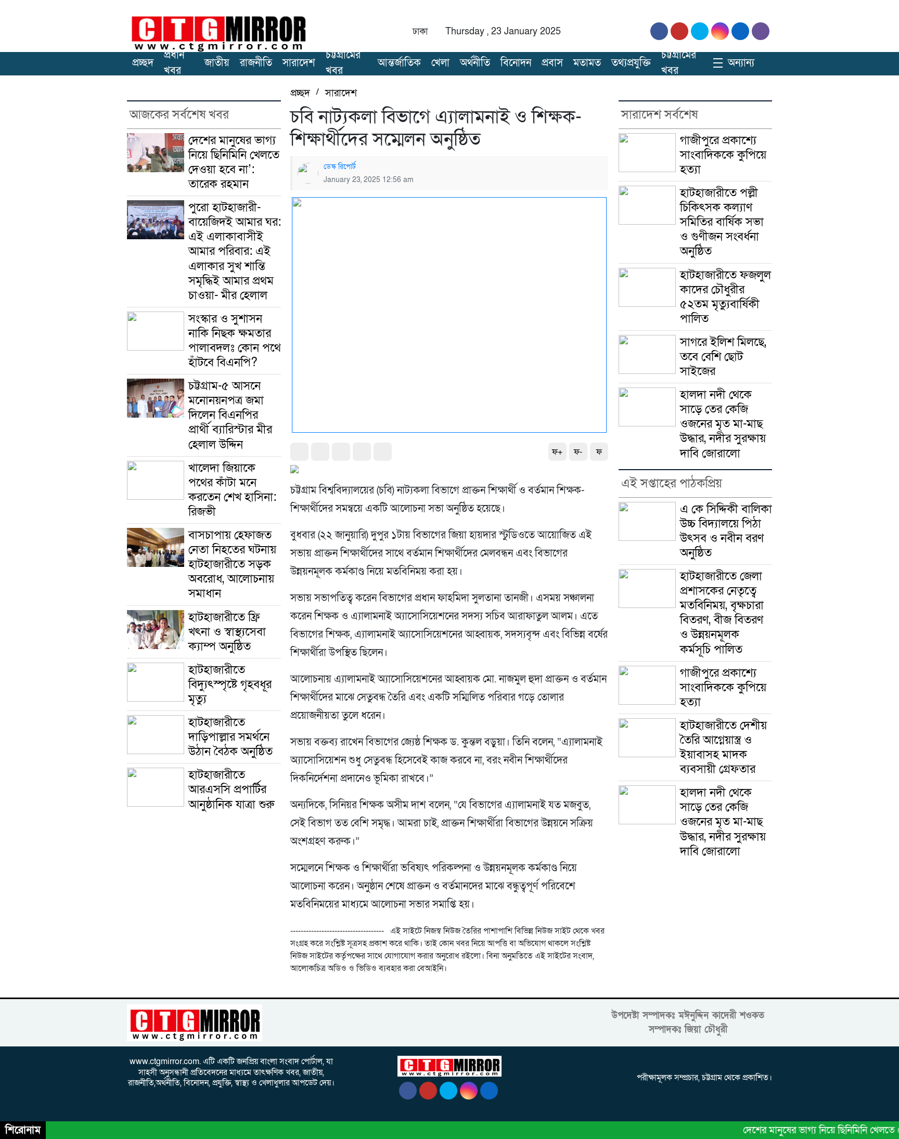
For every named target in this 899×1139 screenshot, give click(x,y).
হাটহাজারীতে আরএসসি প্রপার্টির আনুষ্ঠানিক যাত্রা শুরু (231, 789)
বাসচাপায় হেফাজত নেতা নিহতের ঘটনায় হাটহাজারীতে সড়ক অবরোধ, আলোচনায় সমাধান (232, 564)
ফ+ (557, 452)
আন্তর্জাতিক (399, 63)
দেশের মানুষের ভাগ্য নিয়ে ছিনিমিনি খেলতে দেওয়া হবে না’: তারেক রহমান (233, 162)
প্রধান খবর (174, 62)
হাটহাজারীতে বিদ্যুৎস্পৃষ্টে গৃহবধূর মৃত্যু (230, 684)
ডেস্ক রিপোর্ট (340, 167)
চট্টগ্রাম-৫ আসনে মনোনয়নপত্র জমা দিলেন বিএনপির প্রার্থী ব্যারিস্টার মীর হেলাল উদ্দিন (230, 415)
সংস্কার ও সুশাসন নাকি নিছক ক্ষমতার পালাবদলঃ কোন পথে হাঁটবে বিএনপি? (234, 340)
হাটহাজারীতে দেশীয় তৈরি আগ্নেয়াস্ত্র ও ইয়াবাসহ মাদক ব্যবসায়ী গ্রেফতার (723, 747)
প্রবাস (552, 63)
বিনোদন (515, 63)
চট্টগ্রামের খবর (343, 62)
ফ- (578, 452)
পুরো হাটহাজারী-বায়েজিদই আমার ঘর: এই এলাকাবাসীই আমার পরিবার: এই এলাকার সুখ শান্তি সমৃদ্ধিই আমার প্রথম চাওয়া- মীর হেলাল (234, 251)
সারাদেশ (298, 63)
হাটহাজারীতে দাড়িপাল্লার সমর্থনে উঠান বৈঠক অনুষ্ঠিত (230, 737)
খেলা (440, 63)
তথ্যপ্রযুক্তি (631, 63)
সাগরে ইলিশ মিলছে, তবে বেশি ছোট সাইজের (723, 356)
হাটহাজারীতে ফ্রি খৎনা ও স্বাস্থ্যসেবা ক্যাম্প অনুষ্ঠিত (227, 632)
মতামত (587, 63)
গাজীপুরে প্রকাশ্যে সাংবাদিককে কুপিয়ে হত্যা (723, 155)
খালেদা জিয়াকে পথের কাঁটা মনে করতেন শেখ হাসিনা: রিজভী (232, 490)
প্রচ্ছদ (142, 63)
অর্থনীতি (475, 63)
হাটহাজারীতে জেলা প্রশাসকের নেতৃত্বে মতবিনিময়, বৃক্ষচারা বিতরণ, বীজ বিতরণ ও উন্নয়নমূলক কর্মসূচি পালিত (722, 612)
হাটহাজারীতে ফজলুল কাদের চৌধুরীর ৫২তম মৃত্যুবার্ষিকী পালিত (725, 297)
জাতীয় (216, 63)
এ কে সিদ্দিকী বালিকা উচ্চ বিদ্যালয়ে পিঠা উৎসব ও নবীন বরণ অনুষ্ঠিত (726, 531)
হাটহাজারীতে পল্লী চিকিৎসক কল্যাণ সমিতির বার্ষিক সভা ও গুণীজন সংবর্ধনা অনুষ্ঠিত (722, 222)
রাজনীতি (256, 63)
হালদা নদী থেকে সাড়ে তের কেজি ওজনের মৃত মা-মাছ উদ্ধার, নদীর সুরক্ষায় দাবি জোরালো (723, 424)
